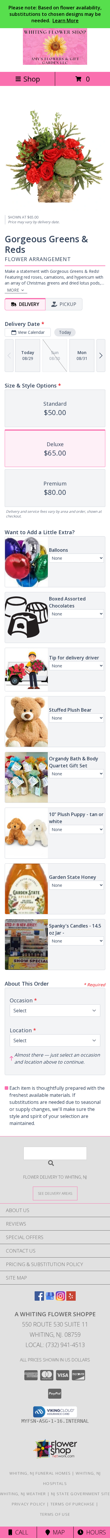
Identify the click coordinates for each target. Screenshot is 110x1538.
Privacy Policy (28, 1504)
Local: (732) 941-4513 (55, 1345)
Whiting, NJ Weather (23, 1493)
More (13, 290)
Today (65, 332)
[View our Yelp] (71, 1298)
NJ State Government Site (80, 1493)
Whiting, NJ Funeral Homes (40, 1473)
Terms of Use (55, 1514)
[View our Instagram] (60, 1298)
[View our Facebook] (39, 1298)
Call (20, 1532)
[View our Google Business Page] (50, 1298)
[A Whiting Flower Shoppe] (55, 63)
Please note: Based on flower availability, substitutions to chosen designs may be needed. (55, 14)
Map (57, 1532)
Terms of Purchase (72, 1504)
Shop (31, 79)
